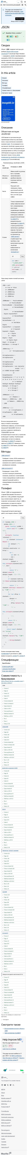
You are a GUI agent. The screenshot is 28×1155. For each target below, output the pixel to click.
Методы (4, 83)
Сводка (5, 45)
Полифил (4, 85)
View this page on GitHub (10, 1058)
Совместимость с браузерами (11, 90)
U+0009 (10, 441)
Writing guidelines (6, 1120)
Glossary (3, 1144)
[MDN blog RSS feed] (13, 1085)
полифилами (5, 653)
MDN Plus (4, 1104)
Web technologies (6, 1133)
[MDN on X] (8, 1085)
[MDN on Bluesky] (5, 1085)
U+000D (9, 443)
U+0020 (4, 447)
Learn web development (8, 1136)
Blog (2, 1095)
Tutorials (3, 1142)
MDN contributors (17, 1056)
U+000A (4, 445)
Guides (3, 1139)
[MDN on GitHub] (2, 1085)
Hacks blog (4, 1147)
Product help (4, 1107)
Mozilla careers (5, 1098)
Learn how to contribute (9, 1049)
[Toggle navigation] (25, 2)
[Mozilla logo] (6, 1153)
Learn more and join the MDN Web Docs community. (14, 13)
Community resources (7, 1117)
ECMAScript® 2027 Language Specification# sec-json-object (9, 669)
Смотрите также (7, 93)
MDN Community (6, 1114)
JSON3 (21, 656)
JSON (12, 56)
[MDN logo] (4, 1077)
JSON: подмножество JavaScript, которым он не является (12, 157)
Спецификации (6, 88)
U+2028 (13, 219)
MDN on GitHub (5, 1125)
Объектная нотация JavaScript (10, 132)
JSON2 (15, 656)
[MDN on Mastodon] (11, 1085)
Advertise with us (6, 1101)
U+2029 (20, 223)
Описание (5, 80)
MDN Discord (5, 1123)
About (3, 1092)
